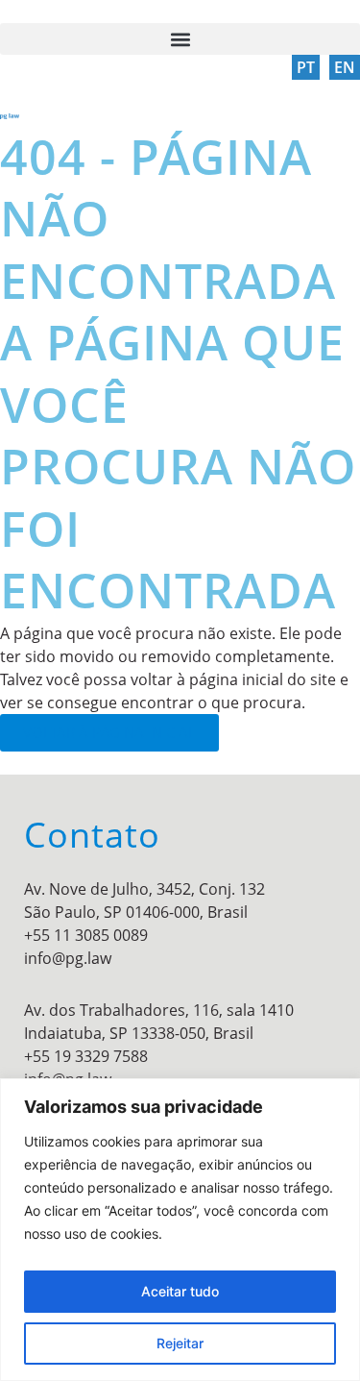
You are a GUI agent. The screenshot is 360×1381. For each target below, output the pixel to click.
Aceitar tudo (180, 1291)
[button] (180, 39)
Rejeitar (180, 1343)
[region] (180, 1229)
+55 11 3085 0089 (86, 935)
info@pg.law (67, 958)
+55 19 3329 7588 (86, 1056)
